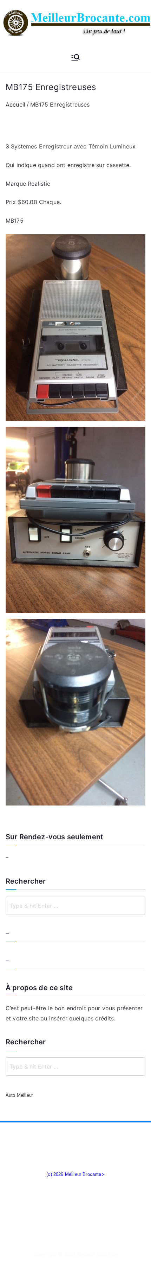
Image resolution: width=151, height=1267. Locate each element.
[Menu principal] (75, 58)
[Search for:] (75, 906)
